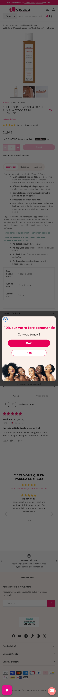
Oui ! (29, 343)
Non (29, 352)
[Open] (7, 690)
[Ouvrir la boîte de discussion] (52, 691)
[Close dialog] (5, 319)
